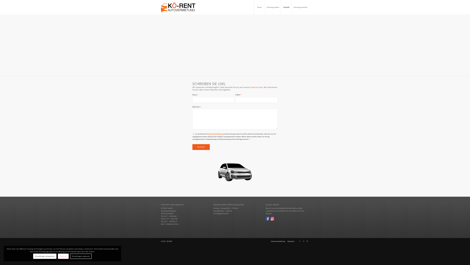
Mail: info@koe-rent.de (169, 224)
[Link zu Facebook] (300, 241)
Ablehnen (63, 256)
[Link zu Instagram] (303, 241)
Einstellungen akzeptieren (45, 256)
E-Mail (238, 95)
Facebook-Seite (256, 87)
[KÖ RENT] (178, 7)
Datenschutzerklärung (215, 134)
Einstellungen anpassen (81, 256)
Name (195, 95)
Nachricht (196, 107)
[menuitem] (259, 7)
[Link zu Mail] (307, 241)
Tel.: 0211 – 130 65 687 (169, 216)
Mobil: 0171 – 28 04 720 (169, 219)
